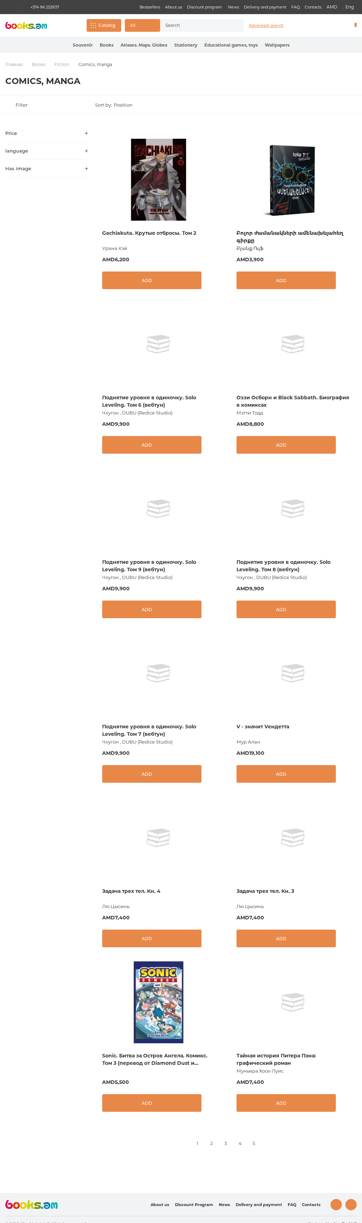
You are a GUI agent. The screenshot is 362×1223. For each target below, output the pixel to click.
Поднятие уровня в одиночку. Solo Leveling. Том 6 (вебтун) (149, 401)
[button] (142, 25)
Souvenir (83, 45)
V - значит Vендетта (263, 726)
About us (173, 7)
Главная (14, 64)
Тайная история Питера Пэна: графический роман (276, 1059)
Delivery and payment (265, 7)
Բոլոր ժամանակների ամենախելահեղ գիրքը (290, 237)
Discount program (204, 7)
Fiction (61, 64)
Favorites (337, 25)
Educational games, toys (231, 45)
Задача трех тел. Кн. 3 (265, 891)
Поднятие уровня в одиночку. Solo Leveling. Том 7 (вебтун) (149, 730)
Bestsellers (150, 7)
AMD (332, 7)
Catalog (107, 25)
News (233, 7)
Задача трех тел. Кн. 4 (131, 891)
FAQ (295, 7)
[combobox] (195, 25)
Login (325, 25)
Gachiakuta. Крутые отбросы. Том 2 (149, 233)
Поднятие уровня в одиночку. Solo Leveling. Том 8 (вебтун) (284, 566)
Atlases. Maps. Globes (144, 45)
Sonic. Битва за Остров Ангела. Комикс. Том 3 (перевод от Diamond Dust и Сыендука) (155, 1059)
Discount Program (194, 1204)
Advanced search (266, 25)
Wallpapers (277, 45)
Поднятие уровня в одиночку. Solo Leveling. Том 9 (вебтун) (149, 566)
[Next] (268, 1143)
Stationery (185, 45)
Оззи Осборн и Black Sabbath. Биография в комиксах (293, 401)
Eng (349, 7)
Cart (354, 25)
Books (106, 45)
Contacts (313, 7)
